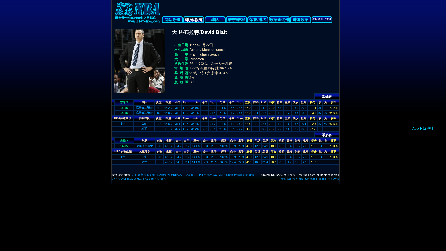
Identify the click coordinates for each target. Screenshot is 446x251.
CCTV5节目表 (203, 175)
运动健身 (161, 175)
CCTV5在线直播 (223, 175)
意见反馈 (333, 179)
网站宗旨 (286, 179)
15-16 (124, 107)
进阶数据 (300, 19)
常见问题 (298, 179)
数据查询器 (279, 19)
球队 (215, 19)
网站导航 (172, 19)
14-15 (124, 113)
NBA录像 (188, 175)
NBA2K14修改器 (125, 179)
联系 (127, 175)
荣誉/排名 (257, 19)
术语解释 (309, 179)
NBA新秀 (160, 179)
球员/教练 (194, 19)
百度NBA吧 (174, 175)
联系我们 (321, 179)
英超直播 (149, 175)
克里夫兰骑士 (144, 107)
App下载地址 (423, 128)
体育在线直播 (145, 179)
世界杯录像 (241, 175)
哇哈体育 (137, 175)
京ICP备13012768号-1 (274, 175)
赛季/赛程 (236, 19)
